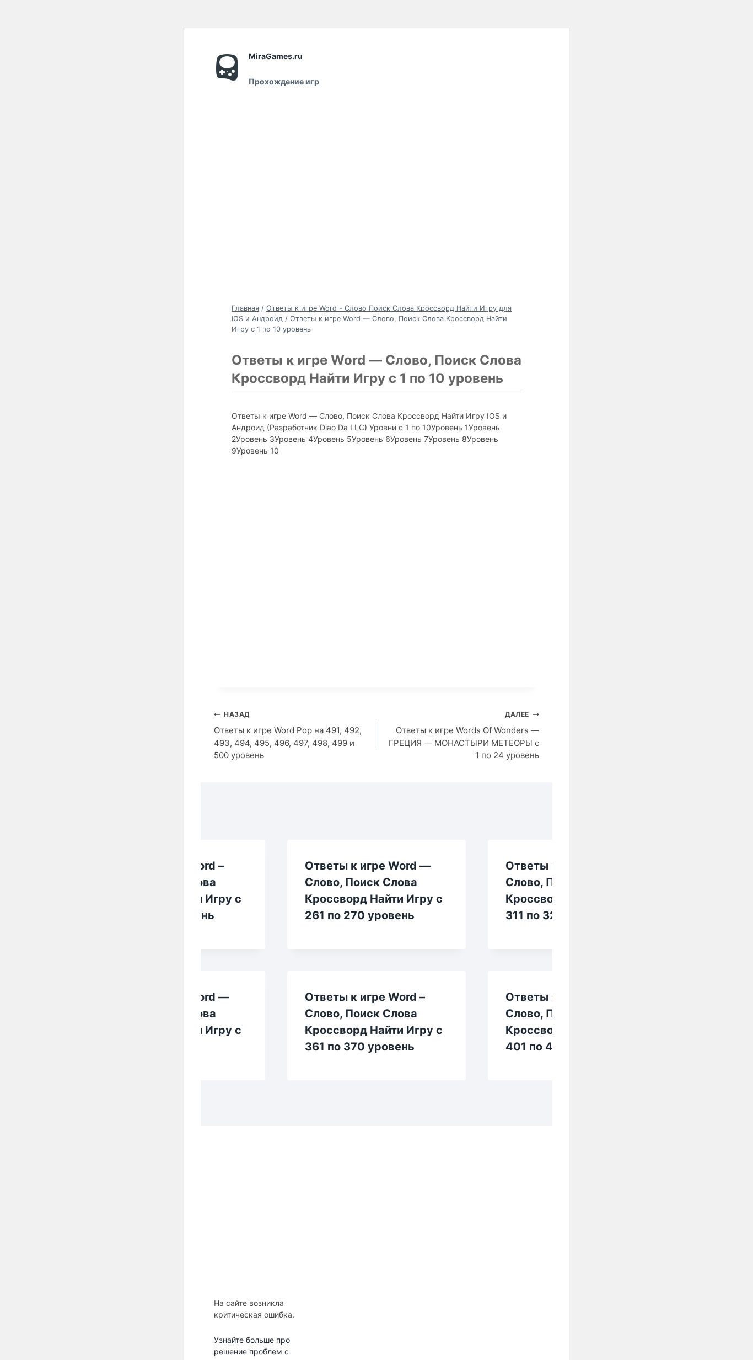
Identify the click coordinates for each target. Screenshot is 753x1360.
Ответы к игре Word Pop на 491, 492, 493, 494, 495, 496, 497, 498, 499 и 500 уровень (288, 735)
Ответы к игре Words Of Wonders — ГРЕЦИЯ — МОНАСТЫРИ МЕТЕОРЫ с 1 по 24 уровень (464, 735)
